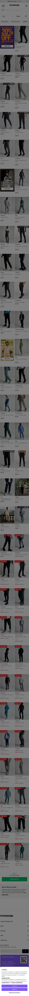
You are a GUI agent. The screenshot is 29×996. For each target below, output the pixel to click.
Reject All (14, 989)
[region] (14, 981)
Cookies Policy (6, 978)
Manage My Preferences (14, 992)
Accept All (14, 986)
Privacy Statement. (17, 982)
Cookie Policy (5, 982)
